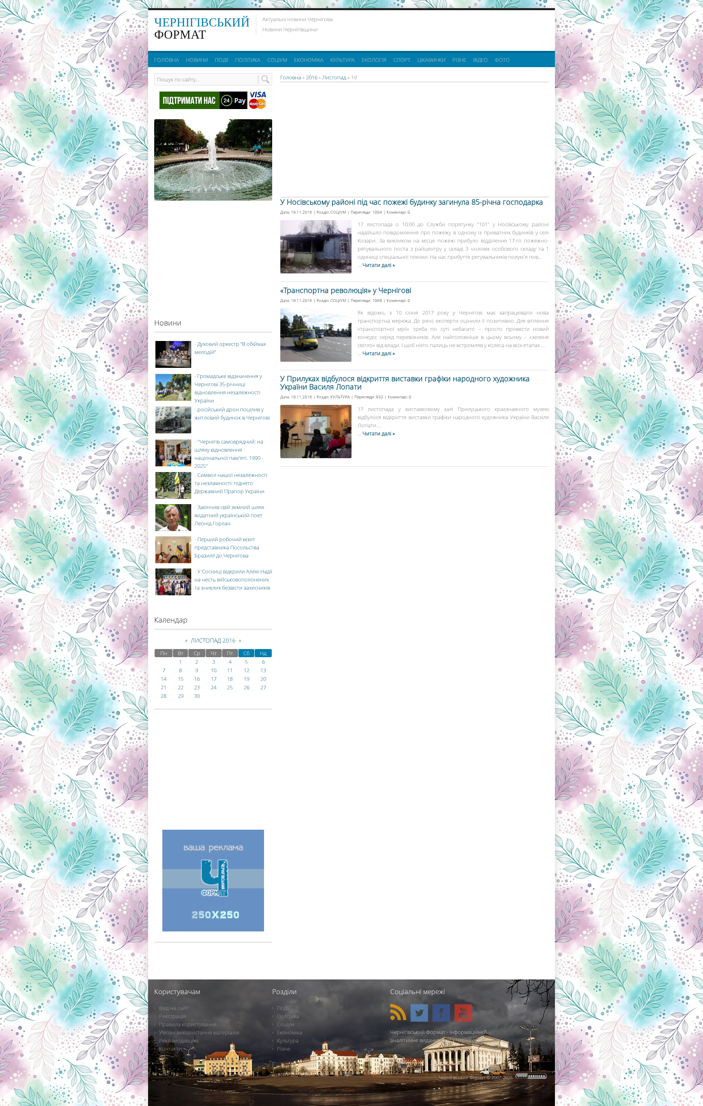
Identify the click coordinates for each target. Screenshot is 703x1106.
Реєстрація (172, 1016)
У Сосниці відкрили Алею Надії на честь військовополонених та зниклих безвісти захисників (233, 579)
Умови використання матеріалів (199, 1032)
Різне (283, 1048)
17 (213, 678)
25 (230, 687)
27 (263, 687)
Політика (288, 1016)
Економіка (289, 1032)
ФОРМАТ (202, 28)
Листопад (334, 77)
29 (180, 695)
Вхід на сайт (173, 1008)
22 (180, 687)
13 (263, 670)
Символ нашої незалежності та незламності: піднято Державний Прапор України (230, 483)
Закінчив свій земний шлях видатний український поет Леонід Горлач (229, 515)
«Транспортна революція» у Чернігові (345, 290)
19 (246, 678)
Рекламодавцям (179, 1040)
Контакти (170, 1048)
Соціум (285, 1024)
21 (163, 687)
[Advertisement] (449, 28)
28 (163, 695)
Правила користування (187, 1024)
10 (213, 670)
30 (197, 695)
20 (263, 678)
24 (213, 687)
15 (180, 678)
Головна (290, 77)
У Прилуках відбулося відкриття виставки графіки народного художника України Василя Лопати (405, 382)
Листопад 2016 (213, 640)
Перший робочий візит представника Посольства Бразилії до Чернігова (226, 547)
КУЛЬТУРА (340, 397)
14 (163, 678)
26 (246, 687)
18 (230, 678)
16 (197, 678)
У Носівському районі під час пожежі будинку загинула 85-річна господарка (411, 202)
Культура (288, 1040)
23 (197, 687)
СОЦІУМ (338, 212)
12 (246, 670)
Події (283, 1008)
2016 (311, 77)
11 (230, 670)
